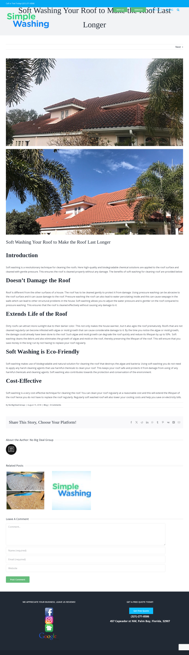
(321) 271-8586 (28, 3)
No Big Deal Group (17, 405)
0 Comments (55, 405)
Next (178, 47)
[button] (178, 9)
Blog (46, 405)
